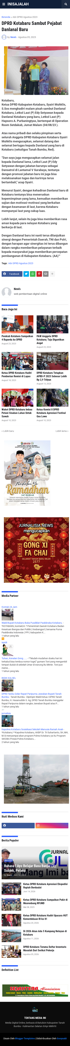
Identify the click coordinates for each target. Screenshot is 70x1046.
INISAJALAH (18, 4)
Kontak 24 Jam (9, 607)
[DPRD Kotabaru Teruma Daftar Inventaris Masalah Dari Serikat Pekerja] (11, 951)
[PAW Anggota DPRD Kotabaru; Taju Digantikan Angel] (52, 324)
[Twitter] (26, 274)
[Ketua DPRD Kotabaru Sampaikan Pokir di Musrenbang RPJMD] (11, 904)
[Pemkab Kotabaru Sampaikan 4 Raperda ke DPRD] (17, 324)
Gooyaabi (62, 1038)
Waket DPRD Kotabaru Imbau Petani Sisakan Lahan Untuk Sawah (17, 413)
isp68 (4, 642)
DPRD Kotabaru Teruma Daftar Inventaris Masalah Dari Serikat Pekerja (44, 948)
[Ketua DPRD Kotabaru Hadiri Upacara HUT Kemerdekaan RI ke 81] (11, 920)
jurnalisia (6, 713)
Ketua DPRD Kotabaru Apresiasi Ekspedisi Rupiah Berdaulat (45, 886)
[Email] (46, 274)
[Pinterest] (39, 274)
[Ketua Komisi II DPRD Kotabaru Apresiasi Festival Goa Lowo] (52, 398)
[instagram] (52, 825)
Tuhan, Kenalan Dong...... (14, 658)
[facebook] (18, 825)
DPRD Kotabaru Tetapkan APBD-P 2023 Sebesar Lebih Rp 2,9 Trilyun (52, 376)
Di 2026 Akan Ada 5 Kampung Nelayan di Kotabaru (45, 933)
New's (17, 289)
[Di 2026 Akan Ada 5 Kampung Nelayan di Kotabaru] (11, 936)
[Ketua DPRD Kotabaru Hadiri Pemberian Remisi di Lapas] (17, 361)
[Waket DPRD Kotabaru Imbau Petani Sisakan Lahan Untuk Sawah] (17, 398)
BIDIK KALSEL (9, 678)
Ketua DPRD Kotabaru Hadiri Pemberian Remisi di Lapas (17, 374)
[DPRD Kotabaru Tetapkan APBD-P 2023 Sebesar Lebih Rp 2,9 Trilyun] (52, 361)
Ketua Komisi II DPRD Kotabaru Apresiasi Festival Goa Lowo (51, 413)
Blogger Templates (25, 1038)
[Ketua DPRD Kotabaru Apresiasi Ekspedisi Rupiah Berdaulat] (11, 889)
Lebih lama (61, 431)
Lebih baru (8, 431)
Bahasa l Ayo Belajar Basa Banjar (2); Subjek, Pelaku (30, 868)
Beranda (6, 17)
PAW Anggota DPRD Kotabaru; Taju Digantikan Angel (50, 340)
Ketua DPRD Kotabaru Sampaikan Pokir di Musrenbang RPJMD (45, 901)
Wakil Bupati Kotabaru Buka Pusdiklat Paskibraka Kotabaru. (32, 623)
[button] (3, 4)
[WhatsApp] (32, 274)
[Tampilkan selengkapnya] (52, 274)
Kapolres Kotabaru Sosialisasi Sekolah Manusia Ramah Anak (32, 729)
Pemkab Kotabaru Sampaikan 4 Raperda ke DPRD (17, 338)
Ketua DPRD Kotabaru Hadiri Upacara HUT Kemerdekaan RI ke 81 (45, 917)
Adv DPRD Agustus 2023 (25, 17)
